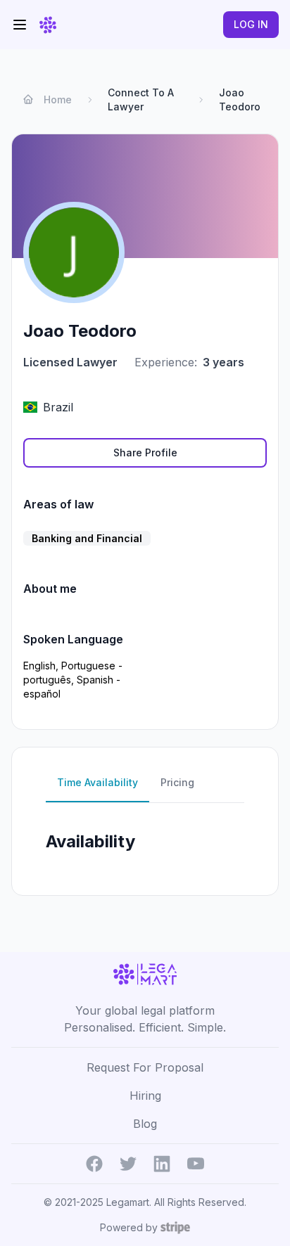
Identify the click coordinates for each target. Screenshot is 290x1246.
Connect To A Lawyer (141, 99)
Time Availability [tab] (97, 782)
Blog (145, 1124)
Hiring (145, 1095)
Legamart (127, 1202)
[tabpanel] (145, 843)
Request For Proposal (145, 1067)
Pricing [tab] (177, 782)
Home (58, 99)
